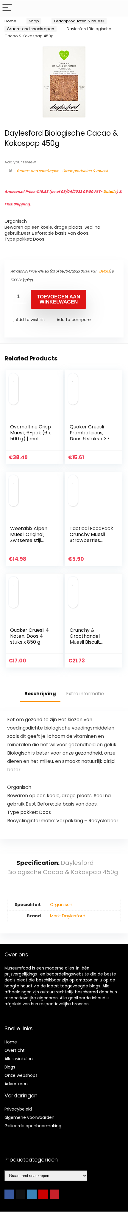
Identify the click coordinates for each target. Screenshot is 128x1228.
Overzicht (14, 1050)
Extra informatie (85, 693)
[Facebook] (9, 1194)
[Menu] (7, 8)
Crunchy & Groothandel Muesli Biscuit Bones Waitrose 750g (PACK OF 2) (91, 642)
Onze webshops (21, 1075)
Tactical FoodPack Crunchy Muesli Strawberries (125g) (91, 537)
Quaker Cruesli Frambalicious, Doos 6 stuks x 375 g (91, 435)
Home (10, 21)
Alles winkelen (18, 1059)
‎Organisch (61, 905)
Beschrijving (40, 693)
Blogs (9, 1067)
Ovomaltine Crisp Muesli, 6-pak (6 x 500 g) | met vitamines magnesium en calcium (30, 441)
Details (109, 191)
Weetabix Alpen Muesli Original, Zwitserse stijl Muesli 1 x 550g (28, 537)
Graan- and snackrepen (30, 29)
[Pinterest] (54, 1194)
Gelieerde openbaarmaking (32, 1126)
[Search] (119, 8)
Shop (34, 21)
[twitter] (20, 1194)
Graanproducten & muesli (79, 21)
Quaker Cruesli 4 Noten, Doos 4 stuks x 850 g (29, 636)
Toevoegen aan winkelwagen (58, 299)
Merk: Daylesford (67, 916)
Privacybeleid (18, 1109)
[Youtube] (43, 1194)
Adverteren (16, 1084)
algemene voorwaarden (29, 1117)
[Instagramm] (32, 1194)
